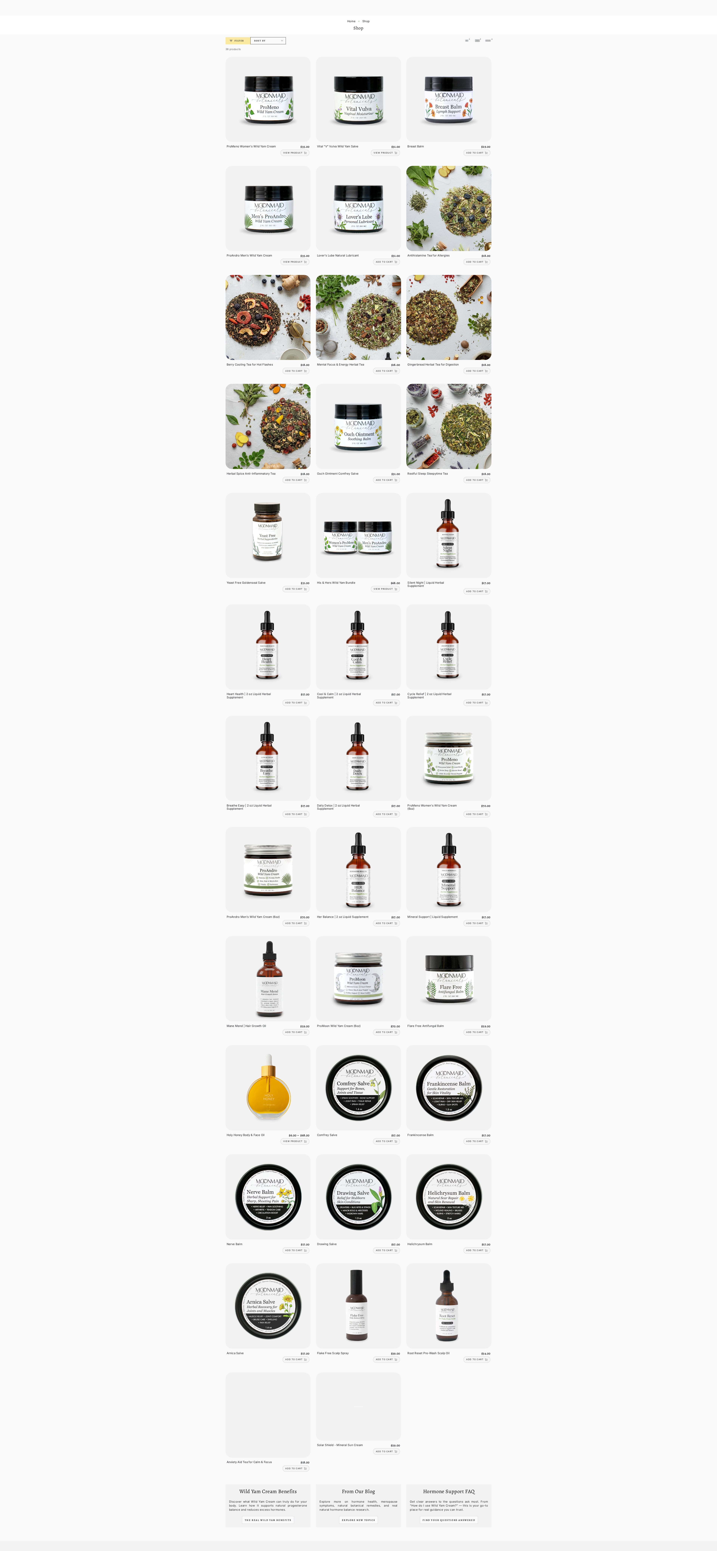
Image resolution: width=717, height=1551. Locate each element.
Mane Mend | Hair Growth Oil (246, 1025)
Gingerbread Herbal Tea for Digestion (433, 364)
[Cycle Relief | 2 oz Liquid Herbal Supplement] (448, 647)
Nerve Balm (234, 1244)
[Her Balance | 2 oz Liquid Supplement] (358, 869)
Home (351, 21)
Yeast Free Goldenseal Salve (246, 582)
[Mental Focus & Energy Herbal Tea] (358, 317)
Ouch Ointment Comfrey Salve (337, 473)
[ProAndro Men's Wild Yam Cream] (268, 208)
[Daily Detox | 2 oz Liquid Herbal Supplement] (358, 758)
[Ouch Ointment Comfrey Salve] (358, 426)
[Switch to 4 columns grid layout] (488, 40)
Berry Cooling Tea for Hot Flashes (250, 364)
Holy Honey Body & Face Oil (246, 1135)
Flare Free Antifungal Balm (425, 1025)
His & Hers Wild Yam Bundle (336, 582)
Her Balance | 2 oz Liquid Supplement (342, 916)
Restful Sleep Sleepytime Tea (427, 473)
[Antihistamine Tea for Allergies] (448, 208)
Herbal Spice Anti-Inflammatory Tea (251, 473)
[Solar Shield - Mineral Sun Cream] (358, 1406)
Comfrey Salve (327, 1135)
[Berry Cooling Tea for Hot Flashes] (268, 317)
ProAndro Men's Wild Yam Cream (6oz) (253, 916)
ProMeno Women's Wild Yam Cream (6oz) (432, 807)
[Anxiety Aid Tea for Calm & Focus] (268, 1415)
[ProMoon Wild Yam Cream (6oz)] (358, 978)
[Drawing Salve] (358, 1196)
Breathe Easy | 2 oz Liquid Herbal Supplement (249, 807)
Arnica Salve (235, 1353)
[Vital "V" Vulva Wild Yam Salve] (358, 99)
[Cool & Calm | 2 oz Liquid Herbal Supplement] (358, 647)
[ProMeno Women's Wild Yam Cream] (268, 99)
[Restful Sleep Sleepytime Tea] (448, 426)
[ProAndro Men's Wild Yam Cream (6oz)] (268, 869)
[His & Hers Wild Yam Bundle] (358, 535)
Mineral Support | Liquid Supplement (432, 916)
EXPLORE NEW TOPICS (358, 1520)
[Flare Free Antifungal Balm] (448, 978)
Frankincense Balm (420, 1135)
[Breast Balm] (448, 99)
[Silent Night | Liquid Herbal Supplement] (448, 535)
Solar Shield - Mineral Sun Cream (340, 1445)
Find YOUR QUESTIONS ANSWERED (449, 1520)
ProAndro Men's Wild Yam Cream (249, 255)
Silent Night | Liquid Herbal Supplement (425, 584)
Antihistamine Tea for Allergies (428, 255)
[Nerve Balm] (268, 1196)
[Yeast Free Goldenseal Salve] (268, 535)
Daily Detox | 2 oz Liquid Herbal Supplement (338, 807)
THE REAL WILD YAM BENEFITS (268, 1520)
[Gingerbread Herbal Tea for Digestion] (448, 317)
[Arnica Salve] (268, 1306)
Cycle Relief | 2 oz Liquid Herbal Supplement (429, 695)
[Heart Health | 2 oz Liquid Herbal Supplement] (268, 647)
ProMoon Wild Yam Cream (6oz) (339, 1025)
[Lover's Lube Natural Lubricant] (358, 208)
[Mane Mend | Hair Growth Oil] (268, 978)
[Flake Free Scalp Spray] (358, 1306)
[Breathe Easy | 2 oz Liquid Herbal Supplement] (268, 758)
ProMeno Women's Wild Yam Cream (251, 146)
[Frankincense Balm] (448, 1087)
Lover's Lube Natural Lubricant (338, 255)
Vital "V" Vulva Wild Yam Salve (337, 146)
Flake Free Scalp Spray (333, 1353)
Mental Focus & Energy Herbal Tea (340, 364)
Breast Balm (415, 146)
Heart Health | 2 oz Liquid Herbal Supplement (249, 695)
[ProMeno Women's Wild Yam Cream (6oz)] (448, 758)
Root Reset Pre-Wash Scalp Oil (428, 1353)
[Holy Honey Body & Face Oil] (268, 1087)
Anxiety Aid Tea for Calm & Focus (249, 1462)
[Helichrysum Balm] (448, 1196)
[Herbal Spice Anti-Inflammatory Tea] (268, 426)
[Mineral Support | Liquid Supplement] (448, 869)
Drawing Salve (327, 1244)
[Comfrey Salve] (358, 1087)
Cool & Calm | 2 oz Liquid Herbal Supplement (339, 695)
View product (292, 152)
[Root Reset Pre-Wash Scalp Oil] (448, 1306)
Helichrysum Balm (419, 1244)
